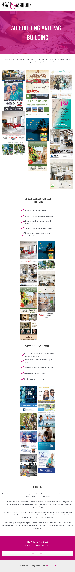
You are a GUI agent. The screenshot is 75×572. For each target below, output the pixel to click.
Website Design (51, 566)
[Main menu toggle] (71, 5)
